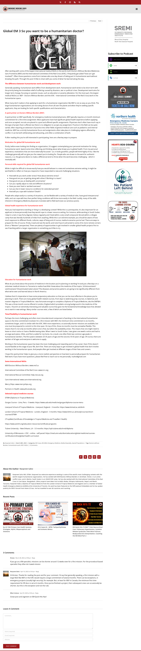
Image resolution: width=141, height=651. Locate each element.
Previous (93, 21)
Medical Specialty (66, 443)
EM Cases (38, 443)
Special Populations (78, 443)
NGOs (26, 445)
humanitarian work (14, 445)
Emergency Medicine (54, 443)
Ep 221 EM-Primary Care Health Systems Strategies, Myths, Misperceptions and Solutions (17, 529)
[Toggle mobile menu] (137, 9)
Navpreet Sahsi (9, 443)
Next (99, 21)
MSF (22, 445)
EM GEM (44, 443)
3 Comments (33, 445)
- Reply (33, 558)
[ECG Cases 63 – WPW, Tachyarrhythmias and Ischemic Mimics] (53, 503)
